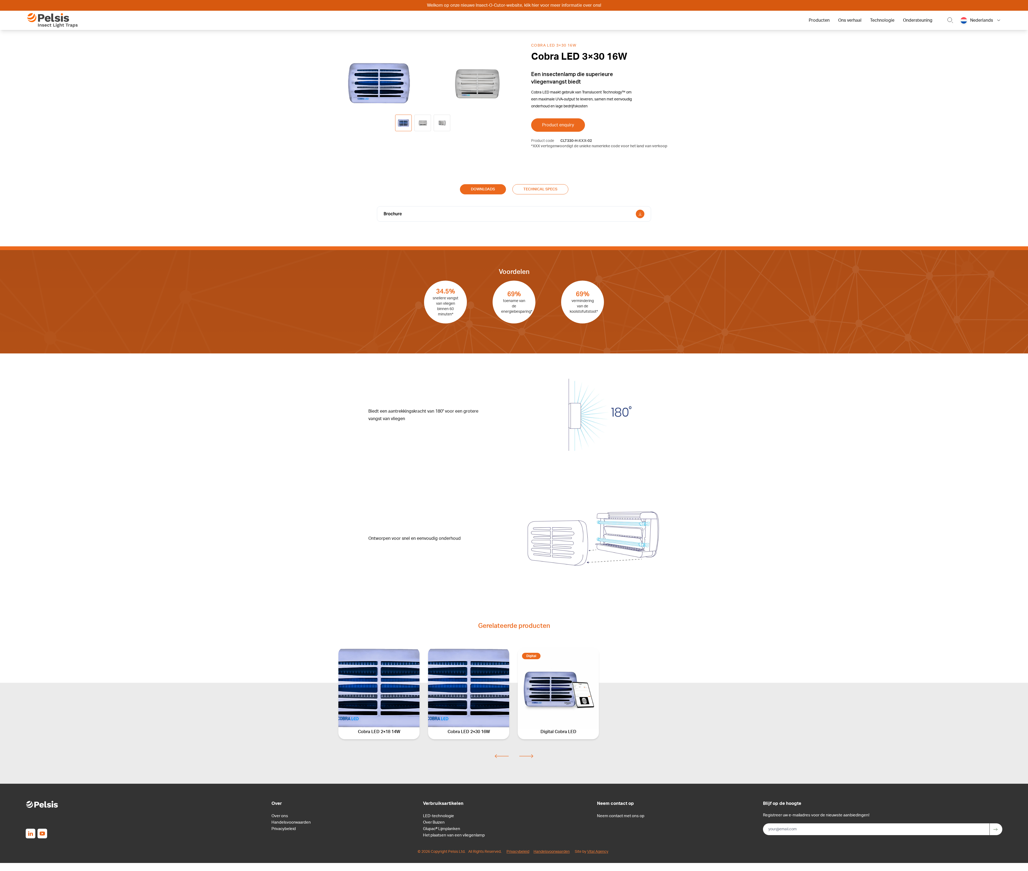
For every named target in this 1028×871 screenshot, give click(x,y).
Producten (819, 20)
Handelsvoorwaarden (291, 822)
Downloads (483, 189)
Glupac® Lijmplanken (441, 829)
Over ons (279, 816)
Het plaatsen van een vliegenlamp (454, 835)
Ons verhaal (849, 20)
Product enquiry (558, 125)
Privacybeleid (283, 829)
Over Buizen (434, 822)
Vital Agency (597, 852)
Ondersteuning (917, 20)
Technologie (882, 20)
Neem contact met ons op (620, 816)
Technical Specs (540, 189)
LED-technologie (438, 816)
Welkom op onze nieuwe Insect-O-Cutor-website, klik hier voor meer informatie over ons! (514, 5)
